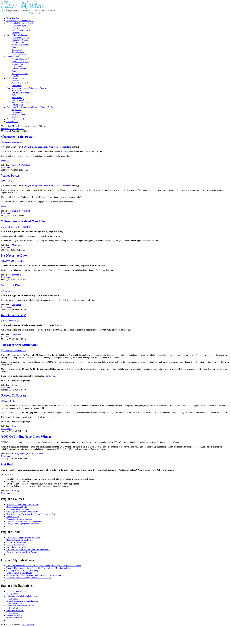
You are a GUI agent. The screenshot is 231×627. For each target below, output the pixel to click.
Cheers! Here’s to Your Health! (19, 573)
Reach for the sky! (13, 315)
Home (13, 18)
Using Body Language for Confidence (22, 524)
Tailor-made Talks (19, 51)
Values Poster (10, 175)
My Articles (17, 90)
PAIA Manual (28, 625)
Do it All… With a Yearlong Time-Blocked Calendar (28, 578)
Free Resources (26, 88)
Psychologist (20, 23)
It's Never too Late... (15, 255)
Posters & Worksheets (21, 93)
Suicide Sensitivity (14, 615)
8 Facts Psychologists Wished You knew (23, 537)
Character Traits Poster (17, 136)
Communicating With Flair (17, 509)
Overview (21, 39)
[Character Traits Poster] (11, 142)
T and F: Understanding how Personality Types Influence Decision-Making (38, 568)
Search (12, 121)
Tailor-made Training (21, 73)
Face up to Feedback (15, 545)
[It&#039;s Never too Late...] (13, 261)
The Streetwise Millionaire (19, 345)
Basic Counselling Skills (16, 507)
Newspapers (17, 112)
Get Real (7, 464)
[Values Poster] (8, 181)
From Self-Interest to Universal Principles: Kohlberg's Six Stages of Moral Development (43, 566)
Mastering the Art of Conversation (20, 547)
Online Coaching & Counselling (20, 84)
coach (24, 486)
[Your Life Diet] (8, 291)
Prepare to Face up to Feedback (19, 519)
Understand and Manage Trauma (20, 606)
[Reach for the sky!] (10, 321)
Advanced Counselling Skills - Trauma (22, 504)
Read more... (6, 167)
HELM (15, 76)
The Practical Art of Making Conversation (24, 521)
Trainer (12, 57)
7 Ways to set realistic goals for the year (23, 596)
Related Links (18, 105)
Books (14, 117)
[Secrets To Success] (10, 401)
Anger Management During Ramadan (22, 601)
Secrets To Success (13, 395)
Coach (15, 78)
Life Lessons (20, 101)
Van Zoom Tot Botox (15, 610)
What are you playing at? (17, 591)
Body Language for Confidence (19, 540)
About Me (20, 20)
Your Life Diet (11, 285)
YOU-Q (15, 491)
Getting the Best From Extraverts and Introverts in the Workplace (33, 575)
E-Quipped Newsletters (17, 96)
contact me (50, 376)
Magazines (16, 109)
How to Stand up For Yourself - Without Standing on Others (31, 514)
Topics (20, 46)
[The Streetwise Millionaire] (13, 350)
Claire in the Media (29, 107)
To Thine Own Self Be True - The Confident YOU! (28, 549)
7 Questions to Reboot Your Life (23, 221)
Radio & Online (18, 114)
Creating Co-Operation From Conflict (22, 512)
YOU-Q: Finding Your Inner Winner (26, 436)
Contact (15, 119)
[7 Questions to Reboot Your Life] (16, 227)
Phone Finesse (12, 516)
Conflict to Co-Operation (17, 542)
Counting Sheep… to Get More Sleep (22, 570)
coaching (67, 186)
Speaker (17, 35)
